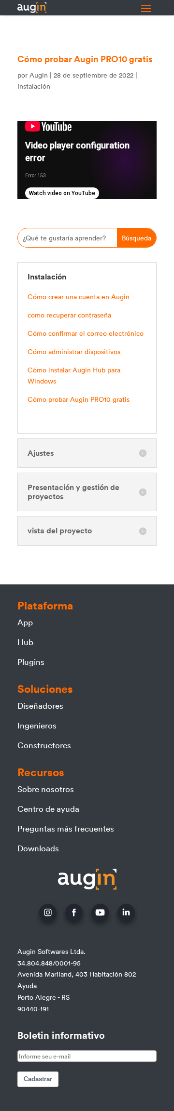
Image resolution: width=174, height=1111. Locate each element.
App (25, 622)
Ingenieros (37, 725)
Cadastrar (38, 1079)
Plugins (30, 661)
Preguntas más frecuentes (65, 828)
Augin (38, 74)
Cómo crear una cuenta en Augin (79, 296)
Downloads (38, 848)
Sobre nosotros (45, 788)
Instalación (33, 86)
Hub (25, 641)
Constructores (44, 745)
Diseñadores (40, 705)
